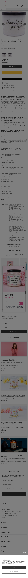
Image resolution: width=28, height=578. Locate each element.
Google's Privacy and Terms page (8, 563)
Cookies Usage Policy (7, 560)
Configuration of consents (14, 575)
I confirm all (14, 567)
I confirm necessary (14, 571)
